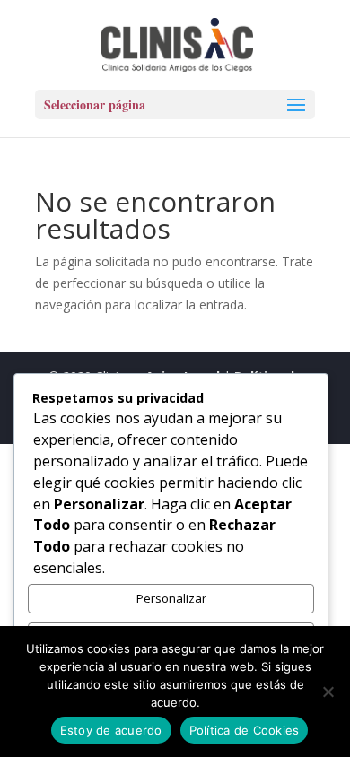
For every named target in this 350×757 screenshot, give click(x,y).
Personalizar (171, 598)
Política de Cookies (244, 730)
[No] (328, 691)
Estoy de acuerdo (111, 730)
